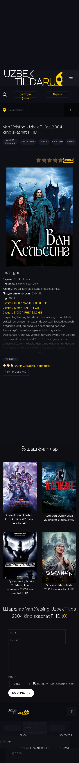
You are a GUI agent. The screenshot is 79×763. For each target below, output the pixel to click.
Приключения (28, 142)
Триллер (44, 142)
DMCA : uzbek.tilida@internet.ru (35, 741)
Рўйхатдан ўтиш (25, 95)
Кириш (57, 94)
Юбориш (18, 693)
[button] (18, 110)
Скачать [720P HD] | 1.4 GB (21, 308)
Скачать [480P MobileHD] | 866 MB (26, 303)
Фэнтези (57, 142)
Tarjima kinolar (10, 141)
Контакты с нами (66, 741)
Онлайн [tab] (11, 359)
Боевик (71, 142)
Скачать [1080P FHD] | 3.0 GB (22, 313)
